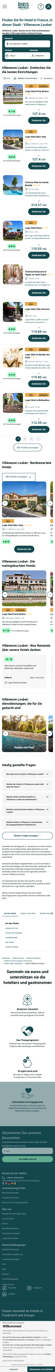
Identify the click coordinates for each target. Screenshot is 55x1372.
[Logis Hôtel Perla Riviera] (13, 94)
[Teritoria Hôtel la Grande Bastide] (13, 185)
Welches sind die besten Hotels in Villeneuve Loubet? (25, 810)
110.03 (38, 248)
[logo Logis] (23, 6)
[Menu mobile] (4, 6)
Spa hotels (9, 942)
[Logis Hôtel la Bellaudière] (13, 403)
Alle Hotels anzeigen (27, 447)
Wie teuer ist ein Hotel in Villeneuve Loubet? (25, 774)
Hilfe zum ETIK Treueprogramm (15, 1202)
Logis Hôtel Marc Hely (13, 525)
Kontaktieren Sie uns (10, 1197)
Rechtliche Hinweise (10, 1249)
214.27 (38, 205)
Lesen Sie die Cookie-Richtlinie (13, 1361)
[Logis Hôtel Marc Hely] (13, 140)
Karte (8, 78)
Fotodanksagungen (10, 1279)
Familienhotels (11, 937)
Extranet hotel (8, 1218)
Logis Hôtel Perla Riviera (14, 614)
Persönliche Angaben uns (12, 1254)
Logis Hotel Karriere (10, 1238)
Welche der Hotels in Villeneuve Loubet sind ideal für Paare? (25, 785)
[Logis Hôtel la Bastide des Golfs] (13, 357)
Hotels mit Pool (11, 928)
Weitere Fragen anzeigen (26, 835)
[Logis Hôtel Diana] (13, 231)
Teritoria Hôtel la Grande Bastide (37, 184)
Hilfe (4, 1269)
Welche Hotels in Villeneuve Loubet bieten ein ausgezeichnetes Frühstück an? (24, 823)
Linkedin (11, 1294)
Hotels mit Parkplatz (13, 933)
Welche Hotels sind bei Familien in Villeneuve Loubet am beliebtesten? (21, 798)
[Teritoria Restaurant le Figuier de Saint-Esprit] (13, 274)
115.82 (38, 377)
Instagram (37, 1287)
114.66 (38, 331)
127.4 (39, 113)
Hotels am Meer (11, 947)
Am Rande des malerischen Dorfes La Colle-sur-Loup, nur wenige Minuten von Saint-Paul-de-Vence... (24, 534)
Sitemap (5, 1274)
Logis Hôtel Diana (33, 227)
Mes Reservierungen (10, 1192)
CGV (4, 1264)
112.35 (38, 422)
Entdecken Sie (39, 120)
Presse (5, 1223)
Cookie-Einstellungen (10, 1259)
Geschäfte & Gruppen (11, 1233)
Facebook (12, 1287)
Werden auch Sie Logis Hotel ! (14, 1213)
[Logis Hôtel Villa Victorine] (13, 312)
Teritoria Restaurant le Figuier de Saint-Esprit (36, 273)
